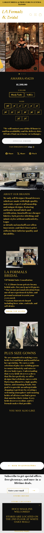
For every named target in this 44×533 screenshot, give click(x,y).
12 (12, 112)
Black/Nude (16, 94)
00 (7, 106)
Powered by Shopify (22, 531)
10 (5, 112)
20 (38, 112)
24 (25, 118)
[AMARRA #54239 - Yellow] (11, 448)
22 (18, 118)
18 (32, 112)
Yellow (30, 94)
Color (22, 90)
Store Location (21, 501)
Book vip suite (15, 311)
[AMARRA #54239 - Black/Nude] (8, 448)
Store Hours (21, 496)
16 (25, 112)
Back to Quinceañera (23, 465)
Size (22, 101)
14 (18, 112)
